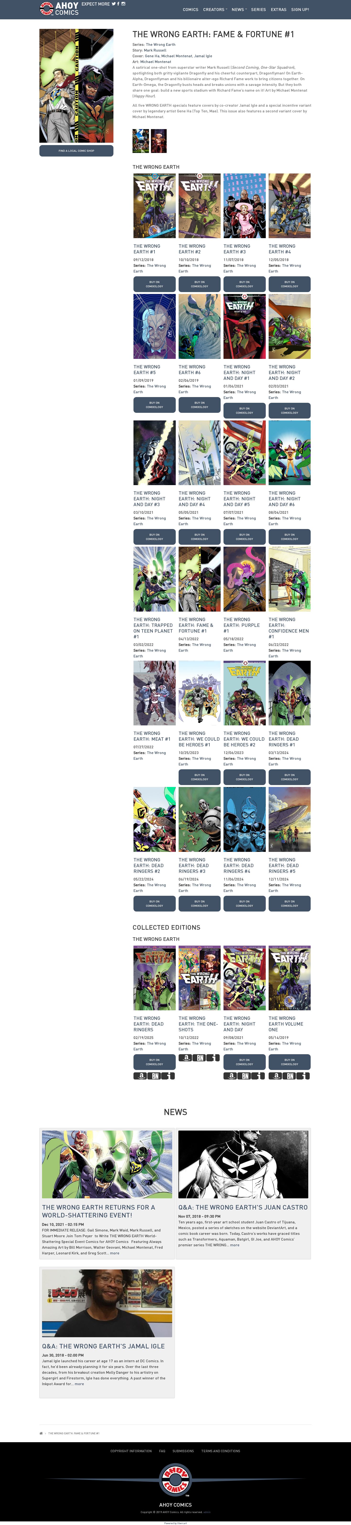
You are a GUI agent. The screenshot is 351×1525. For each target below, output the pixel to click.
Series (258, 9)
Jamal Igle (203, 55)
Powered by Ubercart (175, 1523)
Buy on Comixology (154, 284)
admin (207, 1512)
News (238, 9)
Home (41, 1433)
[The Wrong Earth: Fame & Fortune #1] (76, 85)
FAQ (162, 1451)
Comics (190, 9)
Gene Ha (152, 55)
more (114, 1253)
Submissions (183, 1451)
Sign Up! (300, 9)
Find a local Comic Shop (76, 150)
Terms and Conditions (220, 1451)
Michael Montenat (176, 55)
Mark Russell (155, 50)
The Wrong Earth (161, 44)
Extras (279, 9)
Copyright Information (131, 1451)
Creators (213, 9)
